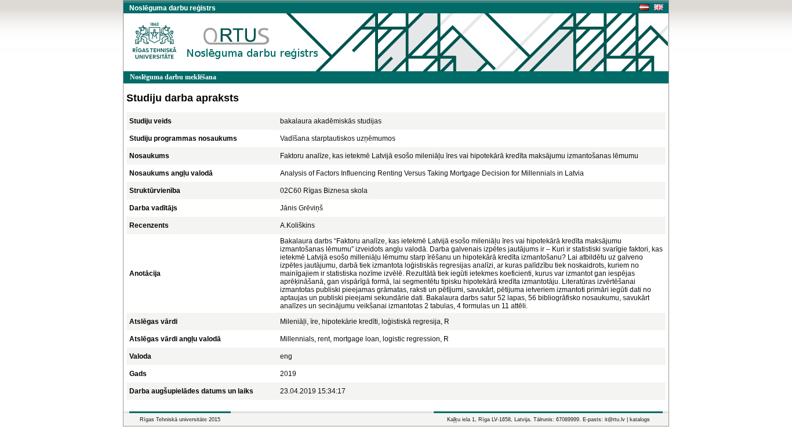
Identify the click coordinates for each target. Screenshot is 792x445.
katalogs (640, 419)
